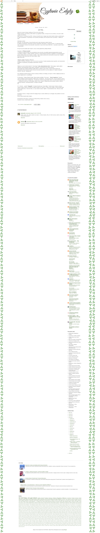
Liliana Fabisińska (65, 501)
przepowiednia (63, 524)
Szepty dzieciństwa (48, 518)
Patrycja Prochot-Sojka (22, 515)
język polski (34, 500)
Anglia (61, 500)
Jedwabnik (40, 508)
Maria (78, 511)
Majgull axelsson (56, 511)
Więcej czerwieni (54, 519)
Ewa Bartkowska (45, 507)
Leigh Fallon (63, 510)
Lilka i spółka (72, 510)
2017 (70, 412)
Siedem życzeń (56, 517)
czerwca (71, 428)
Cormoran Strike (33, 506)
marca (71, 432)
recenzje (75, 524)
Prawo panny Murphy (26, 516)
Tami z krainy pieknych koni (71, 518)
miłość (71, 502)
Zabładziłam (76, 519)
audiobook (23, 500)
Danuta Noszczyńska (57, 506)
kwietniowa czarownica (53, 523)
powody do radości (54, 524)
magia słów (64, 523)
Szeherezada (39, 518)
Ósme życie (77, 525)
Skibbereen (63, 517)
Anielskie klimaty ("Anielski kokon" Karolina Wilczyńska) (35, 478)
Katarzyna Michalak (75, 509)
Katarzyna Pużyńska (55, 501)
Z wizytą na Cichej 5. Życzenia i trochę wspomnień (34, 488)
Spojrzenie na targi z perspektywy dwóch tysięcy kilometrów (36, 465)
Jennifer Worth (45, 508)
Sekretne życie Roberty (48, 517)
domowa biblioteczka (51, 499)
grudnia (71, 418)
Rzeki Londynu (41, 517)
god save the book (72, 251)
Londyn (66, 499)
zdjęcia (74, 525)
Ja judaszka (33, 508)
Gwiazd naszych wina (68, 507)
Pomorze (69, 515)
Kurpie (58, 510)
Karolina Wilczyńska (48, 501)
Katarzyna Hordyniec (55, 509)
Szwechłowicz (56, 518)
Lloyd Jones (25, 511)
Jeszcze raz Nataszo (59, 508)
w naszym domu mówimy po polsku (49, 525)
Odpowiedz (23, 117)
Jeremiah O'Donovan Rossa (51, 508)
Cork (19, 501)
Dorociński (62, 506)
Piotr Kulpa (43, 515)
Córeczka (47, 506)
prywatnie (59, 524)
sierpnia (71, 425)
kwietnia (71, 431)
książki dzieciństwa (47, 502)
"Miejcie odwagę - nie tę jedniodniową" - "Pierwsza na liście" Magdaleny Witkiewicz (35, 484)
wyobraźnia (79, 502)
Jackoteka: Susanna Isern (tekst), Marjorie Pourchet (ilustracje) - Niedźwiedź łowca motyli (74, 248)
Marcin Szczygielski (74, 511)
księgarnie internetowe (32, 523)
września (71, 423)
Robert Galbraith (29, 502)
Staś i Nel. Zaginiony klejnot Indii (70, 517)
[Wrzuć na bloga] (35, 104)
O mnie (32, 23)
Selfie (53, 517)
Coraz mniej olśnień (27, 506)
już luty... (71, 450)
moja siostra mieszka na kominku (72, 523)
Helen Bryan (77, 507)
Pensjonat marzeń (29, 515)
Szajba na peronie (24, 518)
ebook (35, 498)
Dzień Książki (23, 501)
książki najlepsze (58, 499)
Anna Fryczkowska (66, 500)
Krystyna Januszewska (34, 510)
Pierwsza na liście (38, 515)
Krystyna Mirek (40, 510)
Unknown (22, 121)
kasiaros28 (23, 113)
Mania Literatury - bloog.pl (74, 202)
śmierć (80, 525)
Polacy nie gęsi (28, 498)
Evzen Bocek (40, 507)
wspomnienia (62, 525)
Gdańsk (60, 507)
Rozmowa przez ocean (35, 517)
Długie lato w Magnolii (34, 507)
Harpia (73, 507)
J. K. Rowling (37, 501)
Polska (20, 500)
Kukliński (50, 510)
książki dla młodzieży (22, 523)
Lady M (60, 510)
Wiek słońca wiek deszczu (47, 519)
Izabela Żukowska (28, 508)
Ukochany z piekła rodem (39, 519)
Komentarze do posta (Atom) (27, 148)
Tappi (76, 518)
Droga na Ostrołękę (70, 506)
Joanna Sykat (73, 508)
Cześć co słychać (43, 506)
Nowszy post (20, 146)
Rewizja (61, 516)
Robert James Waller (70, 516)
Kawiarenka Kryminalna (73, 298)
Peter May (34, 515)
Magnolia (51, 511)
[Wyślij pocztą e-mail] (34, 104)
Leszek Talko (68, 510)
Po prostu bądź (53, 515)
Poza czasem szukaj (74, 515)
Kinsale (61, 501)
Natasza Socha (28, 499)
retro (77, 524)
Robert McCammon (76, 516)
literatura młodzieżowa (66, 502)
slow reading (29, 525)
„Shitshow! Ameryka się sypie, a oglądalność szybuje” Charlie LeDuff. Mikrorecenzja (74, 253)
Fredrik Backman (55, 507)
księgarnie (27, 523)
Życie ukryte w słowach (73, 294)
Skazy (60, 517)
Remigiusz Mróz (49, 516)
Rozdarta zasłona (29, 517)
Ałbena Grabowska (78, 500)
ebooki (42, 498)
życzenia (23, 526)
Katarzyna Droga (49, 509)
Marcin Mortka (68, 511)
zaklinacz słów (67, 525)
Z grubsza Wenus (71, 519)
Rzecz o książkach (72, 291)
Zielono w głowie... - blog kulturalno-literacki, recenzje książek (74, 316)
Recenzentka (71, 261)
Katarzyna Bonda (43, 509)
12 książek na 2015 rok (54, 500)
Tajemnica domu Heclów (63, 518)
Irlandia (39, 498)
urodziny (42, 525)
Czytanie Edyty (73, 41)
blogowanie (27, 500)
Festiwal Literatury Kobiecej (50, 498)
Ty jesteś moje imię (31, 519)
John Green (77, 508)
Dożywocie (65, 506)
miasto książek (72, 258)
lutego (71, 434)
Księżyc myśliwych (46, 510)
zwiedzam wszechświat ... (74, 211)
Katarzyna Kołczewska (62, 509)
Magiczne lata (47, 511)
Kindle (64, 499)
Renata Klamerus (54, 516)
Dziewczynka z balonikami (27, 507)
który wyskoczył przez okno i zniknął (41, 523)
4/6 (62, 499)
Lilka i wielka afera (77, 510)
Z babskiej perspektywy (73, 312)
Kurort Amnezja (54, 510)
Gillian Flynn (63, 507)
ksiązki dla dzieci (41, 502)
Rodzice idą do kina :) (74, 435)
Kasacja (39, 509)
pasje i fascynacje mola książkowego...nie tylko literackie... (73, 180)
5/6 (20, 498)
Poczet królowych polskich (60, 515)
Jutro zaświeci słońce (34, 509)
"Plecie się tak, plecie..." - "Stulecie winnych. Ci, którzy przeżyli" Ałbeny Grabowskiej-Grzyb (75, 139)
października (72, 421)
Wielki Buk (71, 188)
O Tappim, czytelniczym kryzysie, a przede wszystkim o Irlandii (36, 471)
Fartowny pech (50, 507)
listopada (71, 420)
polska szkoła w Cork (47, 524)
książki (37, 500)
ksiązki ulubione (34, 499)
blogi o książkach (35, 502)
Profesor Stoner (32, 516)
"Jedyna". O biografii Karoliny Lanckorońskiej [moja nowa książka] (74, 226)
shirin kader (25, 525)
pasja (76, 502)
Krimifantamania (72, 306)
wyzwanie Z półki (22, 499)
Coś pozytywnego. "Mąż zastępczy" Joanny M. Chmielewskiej (77, 116)
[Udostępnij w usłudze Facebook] (38, 104)
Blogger (65, 529)
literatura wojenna (60, 523)
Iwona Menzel (22, 508)
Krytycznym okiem (72, 191)
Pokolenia (66, 515)
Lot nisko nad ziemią (30, 511)
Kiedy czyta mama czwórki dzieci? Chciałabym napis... (75, 446)
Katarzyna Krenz (68, 509)
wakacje (57, 525)
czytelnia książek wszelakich (74, 302)
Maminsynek (64, 511)
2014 (70, 417)
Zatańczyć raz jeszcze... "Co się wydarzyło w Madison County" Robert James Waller (77, 152)
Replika (58, 516)
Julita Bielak (28, 509)
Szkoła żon (52, 518)
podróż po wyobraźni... (74, 437)
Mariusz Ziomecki (72, 501)
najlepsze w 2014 (25, 524)
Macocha (35, 511)
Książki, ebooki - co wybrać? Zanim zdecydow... (75, 442)
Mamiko (60, 511)
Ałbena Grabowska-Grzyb (42, 499)
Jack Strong (37, 508)
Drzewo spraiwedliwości (77, 506)
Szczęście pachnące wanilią (32, 518)
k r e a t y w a (71, 288)
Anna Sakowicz (72, 500)
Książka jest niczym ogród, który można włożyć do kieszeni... (74, 266)
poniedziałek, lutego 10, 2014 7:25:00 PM (33, 113)
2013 (70, 453)
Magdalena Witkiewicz (62, 498)
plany (37, 524)
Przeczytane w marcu (22, 502)
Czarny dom (38, 506)
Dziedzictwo (20, 507)
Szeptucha (42, 518)
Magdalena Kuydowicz (41, 511)
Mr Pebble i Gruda (78, 501)
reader (72, 524)
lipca (71, 426)
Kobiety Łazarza (27, 510)
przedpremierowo (41, 500)
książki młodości (53, 502)
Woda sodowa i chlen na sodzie (62, 519)
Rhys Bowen (64, 516)
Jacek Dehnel (42, 501)
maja (71, 429)
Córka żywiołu (51, 506)
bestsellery (69, 498)
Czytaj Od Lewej (72, 214)
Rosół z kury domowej (22, 517)
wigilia (59, 525)
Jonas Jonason (23, 509)
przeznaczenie (68, 524)
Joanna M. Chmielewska (67, 508)
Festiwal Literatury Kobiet (76, 498)
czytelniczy (71, 246)
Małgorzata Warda (78, 499)
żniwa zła (20, 526)
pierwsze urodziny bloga (32, 524)
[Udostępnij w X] (37, 104)
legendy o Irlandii (59, 502)
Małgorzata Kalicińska (71, 499)
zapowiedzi (71, 525)
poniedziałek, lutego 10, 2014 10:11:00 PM (34, 121)
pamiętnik (73, 502)
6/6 (22, 498)
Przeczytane (27, 23)
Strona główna (20, 23)
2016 (70, 414)
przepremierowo (47, 500)
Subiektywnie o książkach (74, 184)
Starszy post (62, 146)
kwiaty (49, 523)
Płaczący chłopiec (38, 516)
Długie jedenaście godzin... (75, 444)
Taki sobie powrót (72, 313)
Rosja (80, 516)
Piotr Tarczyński (48, 515)
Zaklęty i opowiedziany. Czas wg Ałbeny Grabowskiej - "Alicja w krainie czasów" (77, 127)
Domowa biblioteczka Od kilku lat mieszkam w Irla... (75, 449)
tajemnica (39, 525)
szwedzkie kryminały (35, 525)
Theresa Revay (25, 519)
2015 (70, 415)
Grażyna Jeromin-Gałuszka (30, 501)
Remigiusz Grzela (43, 516)
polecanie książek (41, 524)
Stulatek (77, 517)
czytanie (30, 500)
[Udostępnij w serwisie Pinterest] (39, 104)
